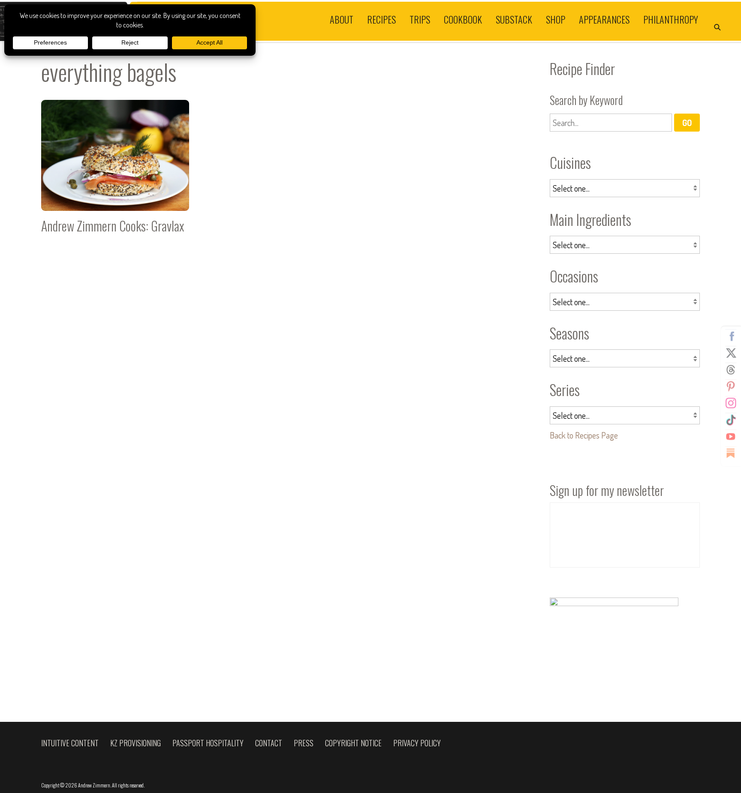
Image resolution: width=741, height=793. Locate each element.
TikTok (731, 420)
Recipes (381, 19)
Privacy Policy (417, 742)
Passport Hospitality (208, 742)
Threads (731, 370)
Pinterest (731, 386)
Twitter (731, 353)
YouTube (731, 437)
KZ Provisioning (135, 742)
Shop (555, 19)
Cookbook (463, 19)
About (341, 19)
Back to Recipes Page (584, 435)
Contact (268, 742)
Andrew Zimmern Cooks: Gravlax (115, 170)
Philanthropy (670, 19)
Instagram (731, 403)
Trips (420, 19)
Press (303, 742)
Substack (514, 19)
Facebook (731, 336)
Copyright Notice (353, 742)
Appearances (604, 19)
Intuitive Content (70, 742)
